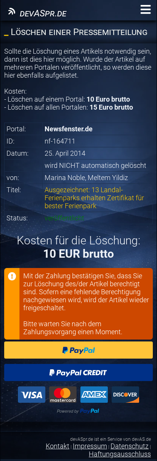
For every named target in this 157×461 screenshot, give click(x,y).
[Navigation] (146, 9)
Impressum (90, 446)
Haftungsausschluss (120, 454)
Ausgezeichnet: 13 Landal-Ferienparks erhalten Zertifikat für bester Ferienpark (94, 198)
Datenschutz (130, 446)
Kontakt (57, 446)
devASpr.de (42, 13)
